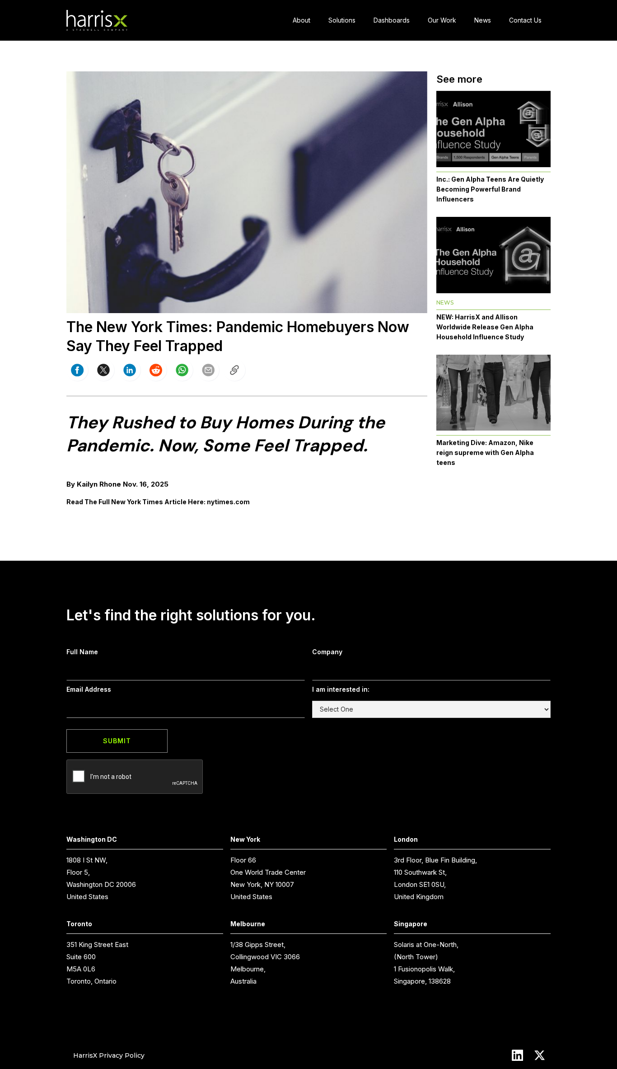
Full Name (82, 652)
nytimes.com (228, 502)
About (301, 20)
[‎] (234, 370)
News (482, 20)
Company (327, 652)
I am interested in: (340, 689)
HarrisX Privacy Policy (109, 1055)
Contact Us (525, 20)
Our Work (442, 20)
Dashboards (392, 20)
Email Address (88, 689)
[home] (96, 20)
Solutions (341, 20)
